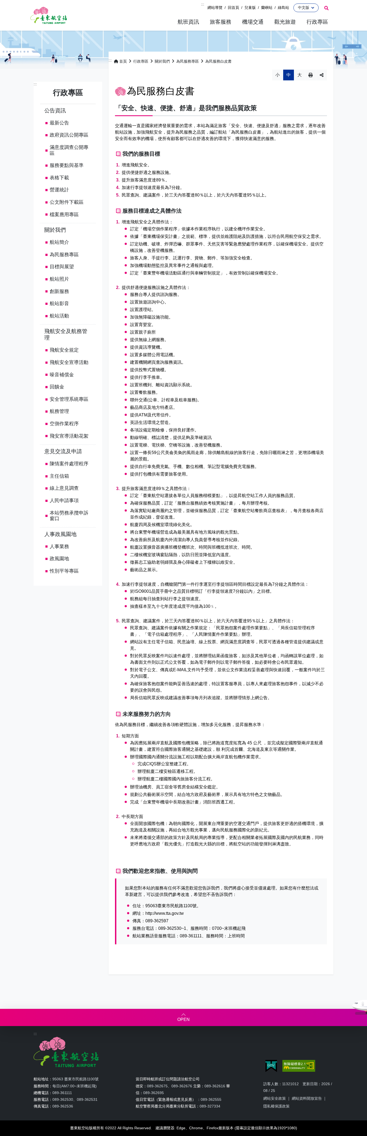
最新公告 (59, 123)
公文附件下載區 (67, 202)
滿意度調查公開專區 (69, 150)
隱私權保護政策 (276, 1106)
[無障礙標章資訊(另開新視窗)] (298, 1066)
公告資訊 (55, 110)
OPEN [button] (183, 1019)
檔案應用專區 (64, 214)
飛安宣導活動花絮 (69, 436)
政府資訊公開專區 (69, 135)
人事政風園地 (60, 534)
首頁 (123, 61)
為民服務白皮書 (218, 61)
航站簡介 (59, 242)
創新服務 (59, 291)
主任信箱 (59, 476)
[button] (188, 22)
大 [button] (299, 75)
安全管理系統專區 (69, 399)
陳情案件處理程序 (69, 463)
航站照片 (59, 279)
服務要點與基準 (67, 165)
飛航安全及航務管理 (65, 334)
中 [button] (288, 75)
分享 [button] (321, 75)
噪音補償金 (62, 374)
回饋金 (57, 387)
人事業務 (59, 546)
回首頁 (233, 7)
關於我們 (55, 230)
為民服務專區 (64, 254)
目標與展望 (62, 266)
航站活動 (59, 316)
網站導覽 (214, 7)
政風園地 (59, 558)
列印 (310, 75)
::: (202, 4)
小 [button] (277, 75)
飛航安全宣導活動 (69, 362)
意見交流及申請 (63, 451)
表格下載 (59, 177)
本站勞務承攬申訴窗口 (69, 515)
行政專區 (140, 61)
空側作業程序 (64, 423)
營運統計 (59, 189)
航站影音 (59, 303)
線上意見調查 (64, 488)
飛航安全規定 (64, 350)
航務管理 (59, 411)
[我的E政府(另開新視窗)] (271, 1066)
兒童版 (250, 7)
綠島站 (283, 7)
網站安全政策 (274, 1098)
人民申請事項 (64, 500)
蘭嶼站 (266, 7)
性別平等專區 (64, 571)
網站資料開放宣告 (307, 1098)
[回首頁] (48, 15)
